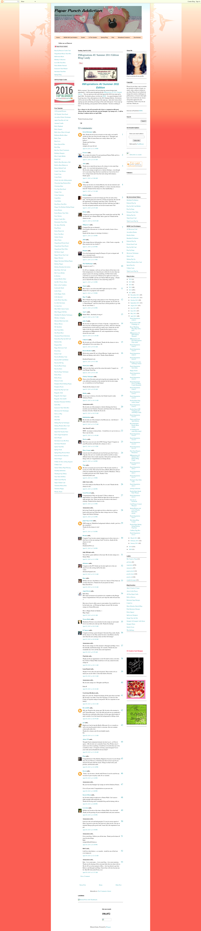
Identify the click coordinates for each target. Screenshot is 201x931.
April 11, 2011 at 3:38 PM (90, 236)
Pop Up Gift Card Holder (61, 360)
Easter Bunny (58, 210)
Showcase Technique (133, 253)
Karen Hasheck (87, 351)
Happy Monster (58, 258)
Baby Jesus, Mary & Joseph (62, 132)
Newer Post (83, 885)
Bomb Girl (57, 159)
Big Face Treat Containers (61, 150)
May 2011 (134, 313)
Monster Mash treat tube (61, 321)
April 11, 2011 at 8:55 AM (90, 208)
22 (122, 430)
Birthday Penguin (59, 153)
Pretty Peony (58, 378)
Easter (83, 37)
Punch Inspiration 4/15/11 (135, 416)
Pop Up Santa (58, 369)
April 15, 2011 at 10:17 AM (90, 317)
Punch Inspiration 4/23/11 (135, 374)
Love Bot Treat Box (60, 62)
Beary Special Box (59, 144)
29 (122, 523)
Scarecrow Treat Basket (61, 68)
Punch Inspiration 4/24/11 (135, 350)
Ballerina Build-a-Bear (60, 135)
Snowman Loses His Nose (61, 441)
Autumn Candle (58, 123)
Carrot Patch (57, 177)
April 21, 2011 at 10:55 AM (90, 413)
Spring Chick (58, 450)
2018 (130, 279)
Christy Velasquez (88, 376)
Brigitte (85, 250)
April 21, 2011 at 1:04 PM (90, 461)
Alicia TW (86, 739)
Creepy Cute (58, 192)
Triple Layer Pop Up (60, 479)
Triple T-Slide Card (59, 483)
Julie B (85, 321)
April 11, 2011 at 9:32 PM (90, 308)
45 (122, 758)
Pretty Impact (130, 612)
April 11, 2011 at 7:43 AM (90, 191)
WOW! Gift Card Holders (70, 37)
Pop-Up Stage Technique (61, 372)
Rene (84, 578)
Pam (84, 756)
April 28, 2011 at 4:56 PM (90, 815)
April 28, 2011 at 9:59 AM (90, 652)
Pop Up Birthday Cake (60, 357)
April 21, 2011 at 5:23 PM (90, 517)
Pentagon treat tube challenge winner (135, 363)
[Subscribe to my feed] (128, 155)
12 (122, 299)
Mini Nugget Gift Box (60, 312)
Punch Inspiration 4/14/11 (135, 434)
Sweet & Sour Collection (61, 455)
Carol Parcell (87, 493)
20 (122, 406)
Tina (84, 465)
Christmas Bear (58, 186)
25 (122, 467)
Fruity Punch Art (59, 231)
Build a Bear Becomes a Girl (62, 162)
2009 (130, 549)
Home (58, 37)
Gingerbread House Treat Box (62, 53)
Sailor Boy (57, 405)
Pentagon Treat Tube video (136, 480)
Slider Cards (130, 256)
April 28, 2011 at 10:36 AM (90, 689)
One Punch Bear (59, 333)
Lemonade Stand (59, 288)
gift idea (129, 562)
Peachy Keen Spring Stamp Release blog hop (135, 526)
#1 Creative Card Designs (135, 651)
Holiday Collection (59, 59)
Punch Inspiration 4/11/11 (135, 447)
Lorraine (85, 808)
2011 (130, 293)
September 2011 (135, 303)
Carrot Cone (57, 174)
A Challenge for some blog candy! (136, 430)
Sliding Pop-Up (131, 215)
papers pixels (130, 571)
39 (122, 671)
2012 (130, 290)
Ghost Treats (57, 240)
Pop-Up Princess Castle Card (62, 50)
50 (122, 821)
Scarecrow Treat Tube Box (61, 408)
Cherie (85, 286)
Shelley (85, 393)
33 (122, 580)
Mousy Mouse (58, 324)
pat (84, 722)
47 (122, 784)
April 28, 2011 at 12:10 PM (90, 767)
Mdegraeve (86, 225)
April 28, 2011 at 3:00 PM (90, 791)
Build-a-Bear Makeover (61, 165)
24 (122, 452)
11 (122, 288)
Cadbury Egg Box (135, 530)
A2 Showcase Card (132, 229)
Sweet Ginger (58, 459)
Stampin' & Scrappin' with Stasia (136, 621)
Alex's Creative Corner (133, 588)
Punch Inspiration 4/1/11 (135, 534)
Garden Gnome (58, 237)
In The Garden (93, 37)
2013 (130, 287)
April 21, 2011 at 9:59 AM (90, 389)
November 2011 (135, 297)
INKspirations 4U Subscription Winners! (135, 334)
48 (122, 797)
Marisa (85, 439)
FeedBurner (140, 144)
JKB (84, 240)
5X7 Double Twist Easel (61, 114)
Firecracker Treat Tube (60, 222)
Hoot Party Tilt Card (60, 270)
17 (122, 367)
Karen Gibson (87, 795)
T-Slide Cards (130, 268)
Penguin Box (58, 345)
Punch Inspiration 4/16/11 (135, 405)
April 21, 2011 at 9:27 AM (90, 361)
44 (122, 741)
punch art (129, 577)
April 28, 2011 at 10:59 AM (90, 719)
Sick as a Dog (58, 414)
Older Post (118, 885)
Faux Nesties (58, 216)
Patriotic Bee (58, 342)
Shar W (85, 297)
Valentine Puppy (59, 488)
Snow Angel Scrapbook (61, 435)
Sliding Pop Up (131, 259)
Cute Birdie (57, 201)
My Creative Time (132, 559)
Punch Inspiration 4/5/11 (135, 496)
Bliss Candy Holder (60, 156)
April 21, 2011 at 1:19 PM (90, 478)
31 (122, 554)
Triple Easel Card (131, 218)
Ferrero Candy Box (59, 219)
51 (122, 836)
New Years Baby (59, 330)
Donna (85, 212)
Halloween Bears (59, 56)
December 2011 (135, 295)
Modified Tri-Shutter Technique (63, 315)
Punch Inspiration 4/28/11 (135, 345)
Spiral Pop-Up (131, 265)
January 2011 (135, 543)
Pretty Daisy (57, 375)
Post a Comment (85, 876)
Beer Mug (57, 147)
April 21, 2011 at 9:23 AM (90, 347)
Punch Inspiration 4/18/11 (135, 397)
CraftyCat (129, 603)
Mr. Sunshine (58, 327)
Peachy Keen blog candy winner (135, 401)
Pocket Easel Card (132, 244)
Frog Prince (57, 228)
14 (122, 323)
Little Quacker (58, 297)
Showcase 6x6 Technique (61, 411)
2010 (130, 547)
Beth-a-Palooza (131, 597)
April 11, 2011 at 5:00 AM (90, 178)
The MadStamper (88, 263)
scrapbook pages (131, 580)
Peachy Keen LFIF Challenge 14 (135, 323)
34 (122, 593)
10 (122, 265)
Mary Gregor (87, 450)
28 (122, 510)
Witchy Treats (58, 492)
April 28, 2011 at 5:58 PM (90, 830)
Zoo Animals (137, 37)
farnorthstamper (88, 132)
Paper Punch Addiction (78, 10)
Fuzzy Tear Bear (59, 234)
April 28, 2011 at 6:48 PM (90, 845)
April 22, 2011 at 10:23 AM (90, 626)
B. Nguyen (86, 630)
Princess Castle (58, 381)
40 (122, 682)
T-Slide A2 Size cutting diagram (63, 462)
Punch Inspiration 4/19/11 (135, 392)
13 (122, 314)
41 (122, 695)
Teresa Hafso (86, 619)
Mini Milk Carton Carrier (61, 309)
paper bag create (88, 521)
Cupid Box (57, 198)
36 (122, 632)
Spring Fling (104, 37)
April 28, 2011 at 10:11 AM (90, 665)
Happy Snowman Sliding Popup (63, 261)
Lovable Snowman (59, 303)
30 (122, 537)
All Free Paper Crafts (132, 594)
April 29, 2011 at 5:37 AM (90, 872)
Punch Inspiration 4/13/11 (135, 439)
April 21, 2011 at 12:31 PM (90, 446)
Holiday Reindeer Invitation (62, 267)
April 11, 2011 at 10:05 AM (90, 221)
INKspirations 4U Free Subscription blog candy (136, 340)
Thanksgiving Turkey (60, 474)
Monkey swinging (59, 318)
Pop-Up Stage (130, 250)
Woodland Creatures (124, 37)
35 (122, 621)
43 (122, 725)
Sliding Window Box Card (62, 426)
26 (122, 484)
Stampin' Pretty (131, 624)
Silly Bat (56, 417)
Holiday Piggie (58, 264)
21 (122, 419)
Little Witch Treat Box (60, 300)
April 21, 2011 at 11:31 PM (90, 559)
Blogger (108, 927)
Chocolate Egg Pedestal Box (62, 183)
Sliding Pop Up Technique (61, 423)
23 (122, 441)
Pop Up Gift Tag (59, 363)
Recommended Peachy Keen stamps (134, 425)
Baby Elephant (58, 126)
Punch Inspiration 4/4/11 (135, 517)
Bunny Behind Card (60, 168)
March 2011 (134, 538)
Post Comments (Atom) (104, 891)
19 (122, 395)
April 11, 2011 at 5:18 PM (90, 282)
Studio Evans (130, 627)
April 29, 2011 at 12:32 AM (90, 856)
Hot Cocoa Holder (59, 273)
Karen (84, 771)
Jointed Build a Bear (60, 279)
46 (122, 773)
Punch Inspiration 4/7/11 (135, 476)
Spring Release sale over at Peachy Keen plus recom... (135, 510)
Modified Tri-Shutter (132, 200)
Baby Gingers (58, 129)
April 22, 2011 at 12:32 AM (90, 587)
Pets (113, 37)
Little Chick (57, 291)
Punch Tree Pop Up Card (61, 390)
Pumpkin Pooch (58, 387)
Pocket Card (57, 354)
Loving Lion (58, 306)
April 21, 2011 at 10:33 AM (90, 400)
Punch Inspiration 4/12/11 (135, 443)
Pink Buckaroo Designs (133, 609)
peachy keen (130, 574)
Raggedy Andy (58, 393)
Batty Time (57, 138)
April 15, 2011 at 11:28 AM (90, 336)
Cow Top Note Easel (60, 189)
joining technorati (135, 488)
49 (122, 810)
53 (122, 862)
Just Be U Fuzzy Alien (60, 282)
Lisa (84, 182)
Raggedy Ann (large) (60, 396)
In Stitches (57, 276)
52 (122, 850)
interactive (130, 568)
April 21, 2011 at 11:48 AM (90, 435)
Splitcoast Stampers (132, 615)
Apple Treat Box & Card (61, 120)
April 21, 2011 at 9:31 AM (90, 373)
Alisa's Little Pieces (132, 591)
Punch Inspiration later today (135, 367)
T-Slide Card (58, 465)
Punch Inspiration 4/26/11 (135, 354)
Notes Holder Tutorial (60, 65)
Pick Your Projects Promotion (135, 452)
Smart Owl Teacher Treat (61, 432)
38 (122, 658)
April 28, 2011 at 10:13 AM (90, 676)
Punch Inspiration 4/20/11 (135, 388)
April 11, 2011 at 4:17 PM (90, 260)
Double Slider (131, 235)
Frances (85, 152)
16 (122, 353)
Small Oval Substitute (60, 429)
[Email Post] (80, 123)
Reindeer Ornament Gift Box (62, 402)
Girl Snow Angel (59, 252)
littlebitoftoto (86, 417)
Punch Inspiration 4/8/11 (135, 472)
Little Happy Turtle (59, 294)
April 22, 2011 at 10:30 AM (90, 639)
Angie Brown (86, 591)
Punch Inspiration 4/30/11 (135, 319)
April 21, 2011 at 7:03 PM (90, 531)
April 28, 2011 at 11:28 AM (90, 752)
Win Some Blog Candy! (134, 521)
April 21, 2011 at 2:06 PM (90, 489)
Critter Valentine (59, 195)
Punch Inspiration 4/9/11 (135, 468)
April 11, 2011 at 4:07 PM (90, 247)
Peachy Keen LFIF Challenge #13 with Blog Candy (135, 410)
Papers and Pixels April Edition (135, 420)
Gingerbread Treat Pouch (61, 246)
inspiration (130, 565)
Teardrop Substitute (60, 470)
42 (122, 710)
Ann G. (85, 312)
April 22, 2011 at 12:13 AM (90, 574)
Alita (84, 163)
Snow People (58, 438)
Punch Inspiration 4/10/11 (135, 463)
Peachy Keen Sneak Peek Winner (135, 492)
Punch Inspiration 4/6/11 (135, 485)
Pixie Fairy (57, 351)
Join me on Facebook (133, 500)
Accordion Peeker (132, 232)
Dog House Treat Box (60, 204)
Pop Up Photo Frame (60, 366)
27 (122, 495)
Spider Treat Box (59, 447)
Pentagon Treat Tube (132, 212)
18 (122, 378)
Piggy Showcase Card (60, 348)
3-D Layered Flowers (60, 111)
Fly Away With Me (59, 225)
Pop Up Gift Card (131, 247)
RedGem (85, 195)
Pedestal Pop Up (131, 203)
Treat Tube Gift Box (60, 477)
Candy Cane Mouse (60, 171)
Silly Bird (57, 420)
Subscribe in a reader (136, 155)
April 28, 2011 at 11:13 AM (90, 735)
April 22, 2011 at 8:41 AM (90, 615)
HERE (104, 96)
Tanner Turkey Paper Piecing (62, 468)
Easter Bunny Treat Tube (61, 213)
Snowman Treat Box (60, 71)
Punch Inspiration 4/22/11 (135, 378)
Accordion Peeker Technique (62, 117)
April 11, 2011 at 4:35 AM (90, 159)
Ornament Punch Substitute (62, 336)
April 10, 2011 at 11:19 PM (90, 148)
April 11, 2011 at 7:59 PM (90, 293)
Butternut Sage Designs (133, 600)
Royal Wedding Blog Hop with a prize (135, 328)
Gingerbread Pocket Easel (61, 243)
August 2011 (134, 305)
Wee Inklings (130, 630)
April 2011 (134, 316)
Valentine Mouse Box (60, 485)
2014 (130, 285)
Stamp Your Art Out (132, 618)
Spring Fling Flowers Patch (62, 453)
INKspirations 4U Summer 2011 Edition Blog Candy (135, 457)
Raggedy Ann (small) (60, 399)
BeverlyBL (86, 708)
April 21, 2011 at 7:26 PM (90, 548)
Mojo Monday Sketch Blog (134, 606)
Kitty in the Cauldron (60, 285)
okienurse (85, 563)
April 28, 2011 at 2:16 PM (90, 778)
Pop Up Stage (130, 209)
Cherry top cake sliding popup (63, 180)
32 (122, 565)
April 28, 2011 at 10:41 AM (90, 704)
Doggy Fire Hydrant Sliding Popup (64, 207)
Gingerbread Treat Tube (61, 249)
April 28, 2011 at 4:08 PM (90, 804)
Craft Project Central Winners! (136, 505)
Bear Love (57, 141)
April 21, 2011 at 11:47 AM (90, 424)
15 (122, 342)
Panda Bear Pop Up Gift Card (62, 339)
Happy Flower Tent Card (61, 255)
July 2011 (134, 308)
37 (122, 645)
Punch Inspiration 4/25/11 (135, 358)
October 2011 (135, 300)
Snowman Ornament (60, 444)
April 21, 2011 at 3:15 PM (90, 504)
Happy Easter (134, 370)
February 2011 (135, 541)
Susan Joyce (86, 365)
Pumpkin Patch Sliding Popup (63, 384)
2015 (130, 282)
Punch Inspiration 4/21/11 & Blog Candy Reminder (135, 383)
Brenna (85, 535)
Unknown (85, 340)
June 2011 (134, 311)
